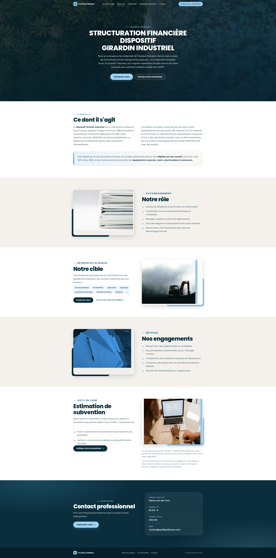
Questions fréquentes (148, 4)
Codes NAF (132, 4)
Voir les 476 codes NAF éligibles (109, 300)
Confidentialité (143, 553)
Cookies (154, 553)
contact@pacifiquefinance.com (164, 529)
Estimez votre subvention (191, 4)
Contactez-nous (122, 76)
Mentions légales (128, 553)
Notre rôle (121, 4)
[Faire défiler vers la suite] (138, 96)
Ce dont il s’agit (108, 4)
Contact (162, 4)
